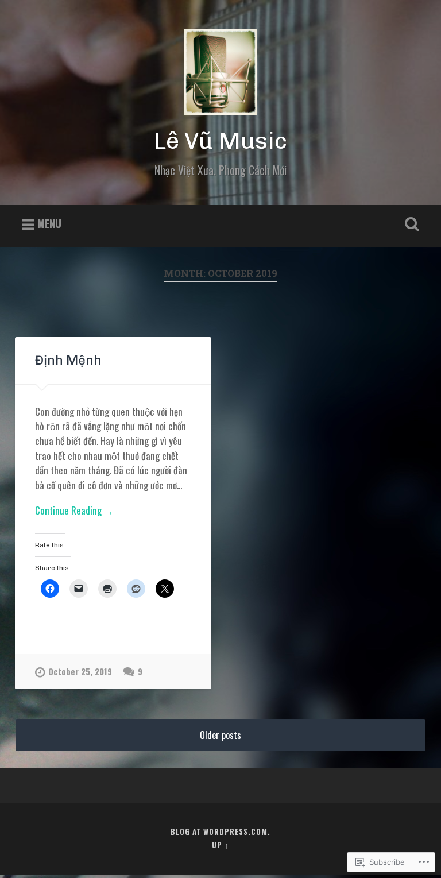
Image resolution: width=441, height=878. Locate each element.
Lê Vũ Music (220, 140)
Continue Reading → (74, 510)
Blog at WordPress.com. (220, 831)
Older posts (220, 735)
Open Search (410, 224)
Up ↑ (220, 845)
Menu (49, 223)
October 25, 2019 (80, 672)
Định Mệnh (68, 360)
